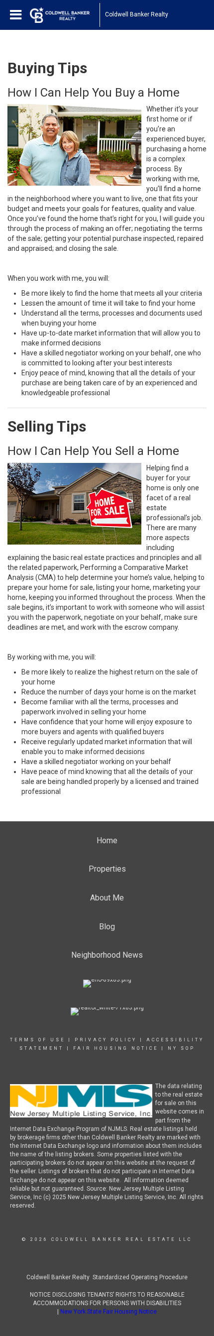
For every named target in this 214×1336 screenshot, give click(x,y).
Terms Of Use (37, 1039)
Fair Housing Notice (115, 1048)
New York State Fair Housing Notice (108, 1311)
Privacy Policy (106, 1039)
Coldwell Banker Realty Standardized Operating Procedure (107, 1277)
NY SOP (181, 1048)
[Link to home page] (65, 15)
